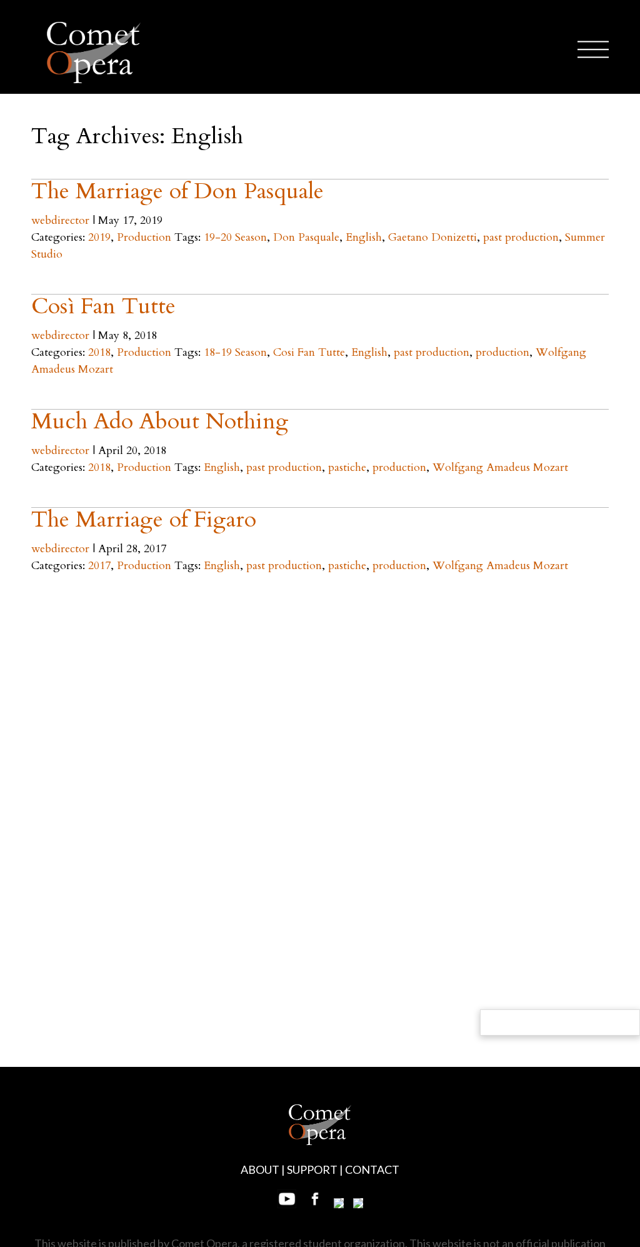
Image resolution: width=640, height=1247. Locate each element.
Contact (372, 1169)
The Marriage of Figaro (143, 519)
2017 (99, 565)
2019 (99, 237)
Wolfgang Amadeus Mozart (500, 467)
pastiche (347, 467)
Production (144, 237)
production (502, 352)
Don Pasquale (306, 237)
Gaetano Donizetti (432, 237)
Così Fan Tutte (103, 306)
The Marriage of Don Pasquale (177, 191)
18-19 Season (235, 352)
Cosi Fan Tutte (309, 352)
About (260, 1169)
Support (312, 1169)
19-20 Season (235, 237)
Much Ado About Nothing (160, 421)
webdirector (60, 220)
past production (521, 237)
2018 (99, 352)
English (364, 237)
